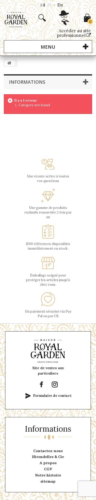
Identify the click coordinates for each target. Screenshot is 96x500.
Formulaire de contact (52, 395)
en (60, 5)
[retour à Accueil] (9, 63)
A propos (48, 463)
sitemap (48, 481)
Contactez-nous (48, 451)
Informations (27, 82)
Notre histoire (48, 475)
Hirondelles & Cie (48, 456)
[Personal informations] (64, 23)
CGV (48, 469)
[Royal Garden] (16, 19)
